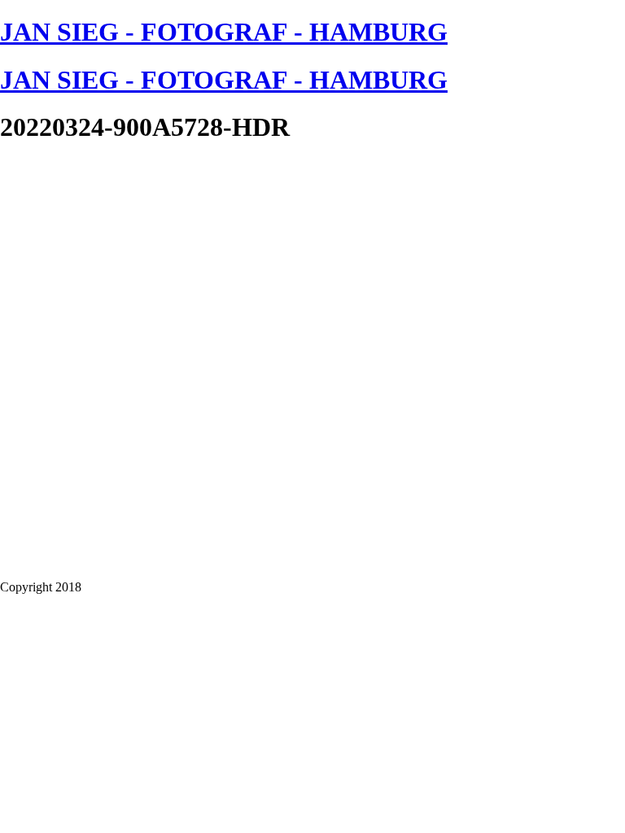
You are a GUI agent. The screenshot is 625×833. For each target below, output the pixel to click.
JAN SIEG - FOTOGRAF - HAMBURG (224, 31)
